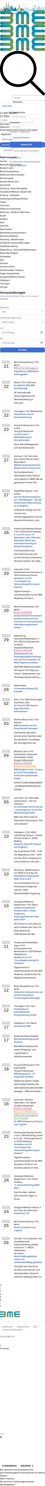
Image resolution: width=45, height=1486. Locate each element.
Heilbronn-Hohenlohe (10, 208)
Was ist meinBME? (18, 165)
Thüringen (5, 283)
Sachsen (4, 263)
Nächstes (26, 1465)
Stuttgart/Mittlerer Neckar (12, 276)
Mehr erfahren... (8, 1478)
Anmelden (26, 144)
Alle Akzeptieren (7, 1484)
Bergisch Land (6, 168)
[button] (22, 73)
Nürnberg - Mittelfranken (12, 239)
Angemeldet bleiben (21, 138)
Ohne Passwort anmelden (26, 150)
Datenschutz (23, 1326)
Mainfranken (6, 229)
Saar (2, 259)
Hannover (4, 205)
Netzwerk (12, 13)
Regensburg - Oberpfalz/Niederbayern (18, 249)
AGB (35, 1326)
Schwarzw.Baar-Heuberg (11, 270)
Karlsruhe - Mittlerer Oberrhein (15, 212)
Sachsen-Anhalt (7, 266)
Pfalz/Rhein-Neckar (9, 246)
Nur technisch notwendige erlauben (17, 1481)
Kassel (3, 215)
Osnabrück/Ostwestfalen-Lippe (15, 242)
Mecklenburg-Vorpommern (13, 232)
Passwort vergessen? (20, 131)
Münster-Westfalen (9, 236)
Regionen (23, 13)
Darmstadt (5, 185)
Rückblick (4, 298)
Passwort (15, 122)
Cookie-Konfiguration (12, 1329)
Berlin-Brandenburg (9, 171)
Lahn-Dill (4, 225)
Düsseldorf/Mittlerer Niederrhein (16, 191)
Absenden (17, 102)
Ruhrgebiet (5, 256)
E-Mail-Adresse (17, 112)
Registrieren (15, 157)
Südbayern (5, 280)
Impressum (7, 1326)
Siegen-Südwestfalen (10, 273)
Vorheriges (10, 1465)
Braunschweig (7, 178)
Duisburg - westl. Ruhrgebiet (13, 188)
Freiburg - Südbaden (9, 195)
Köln (2, 222)
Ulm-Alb (4, 287)
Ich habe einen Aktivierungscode (25, 161)
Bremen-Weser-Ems (9, 181)
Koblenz (4, 219)
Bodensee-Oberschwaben (12, 174)
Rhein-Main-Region (9, 253)
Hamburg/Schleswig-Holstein (14, 198)
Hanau (3, 202)
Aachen (3, 161)
